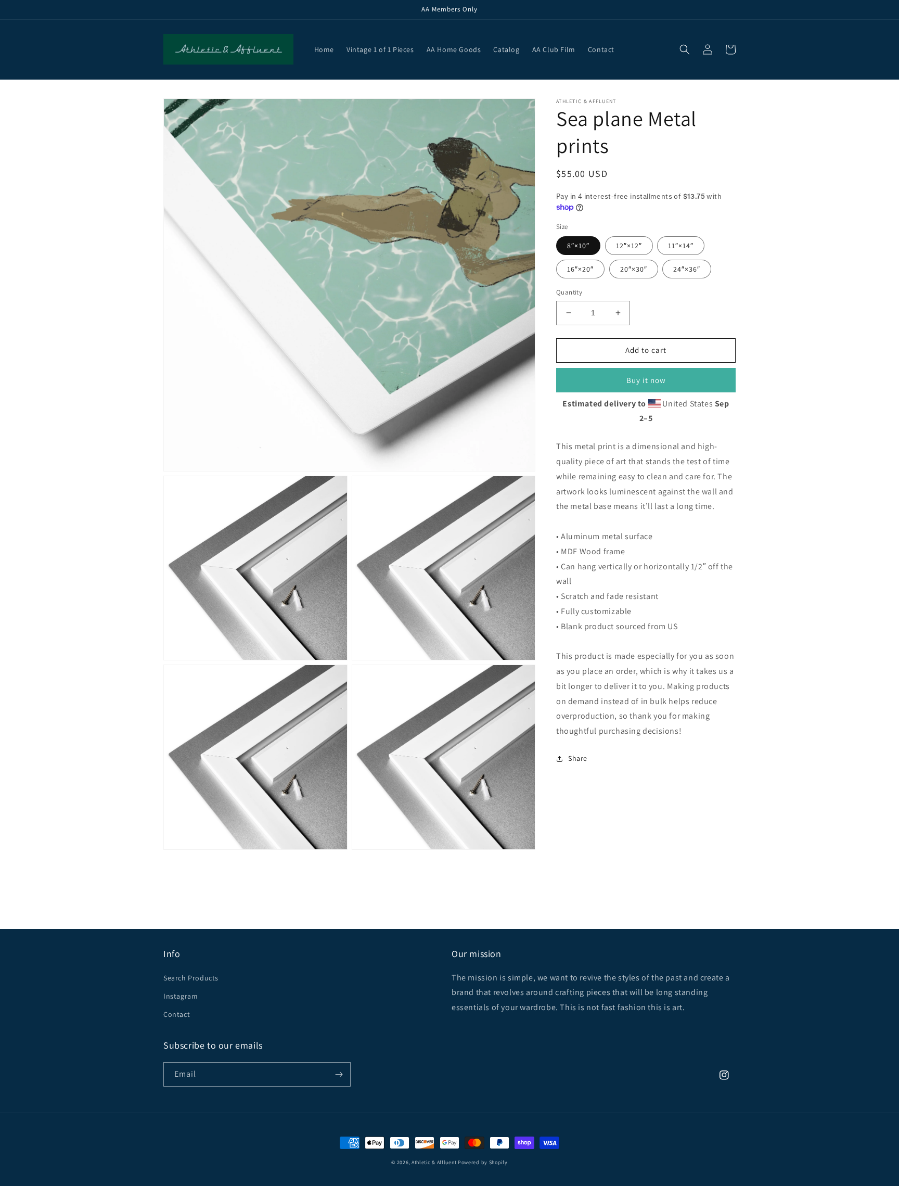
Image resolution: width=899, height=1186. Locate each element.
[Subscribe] (338, 1074)
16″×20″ (580, 269)
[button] (684, 49)
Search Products (191, 978)
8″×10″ (578, 245)
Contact (176, 1014)
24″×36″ (686, 269)
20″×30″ (633, 269)
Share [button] (577, 758)
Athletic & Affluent (434, 1162)
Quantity (569, 292)
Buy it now (646, 380)
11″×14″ (680, 245)
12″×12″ (629, 245)
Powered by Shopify (483, 1162)
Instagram (180, 996)
